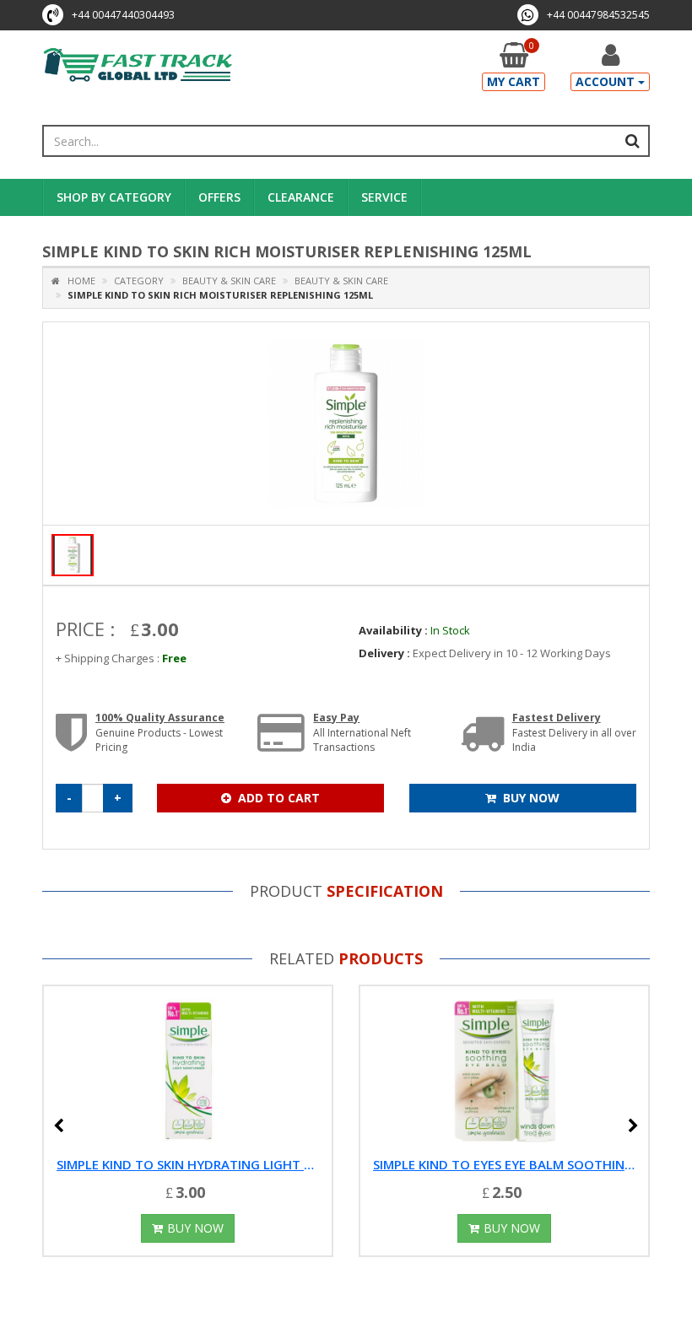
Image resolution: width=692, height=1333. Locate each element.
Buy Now (531, 798)
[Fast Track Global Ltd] (138, 66)
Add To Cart (279, 798)
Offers (219, 197)
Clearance (301, 197)
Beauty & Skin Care (228, 280)
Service (384, 197)
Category (139, 280)
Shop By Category (114, 197)
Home (77, 280)
